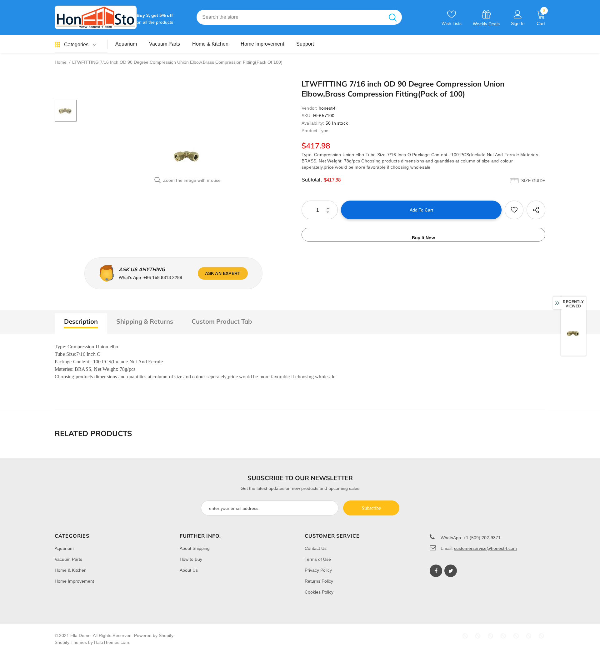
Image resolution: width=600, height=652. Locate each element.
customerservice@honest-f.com (485, 548)
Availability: (313, 123)
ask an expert (223, 273)
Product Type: (316, 130)
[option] (187, 155)
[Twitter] (450, 571)
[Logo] (96, 17)
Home (61, 62)
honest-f (327, 108)
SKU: (307, 115)
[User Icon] (517, 14)
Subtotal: (312, 179)
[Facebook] (436, 571)
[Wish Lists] (514, 210)
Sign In (518, 23)
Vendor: (309, 108)
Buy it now (423, 237)
